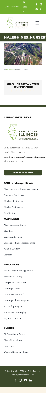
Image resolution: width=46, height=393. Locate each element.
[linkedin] (41, 9)
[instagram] (41, 4)
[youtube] (37, 9)
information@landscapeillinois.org (28, 157)
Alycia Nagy (10, 69)
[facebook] (37, 4)
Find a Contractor (11, 7)
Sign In (25, 9)
